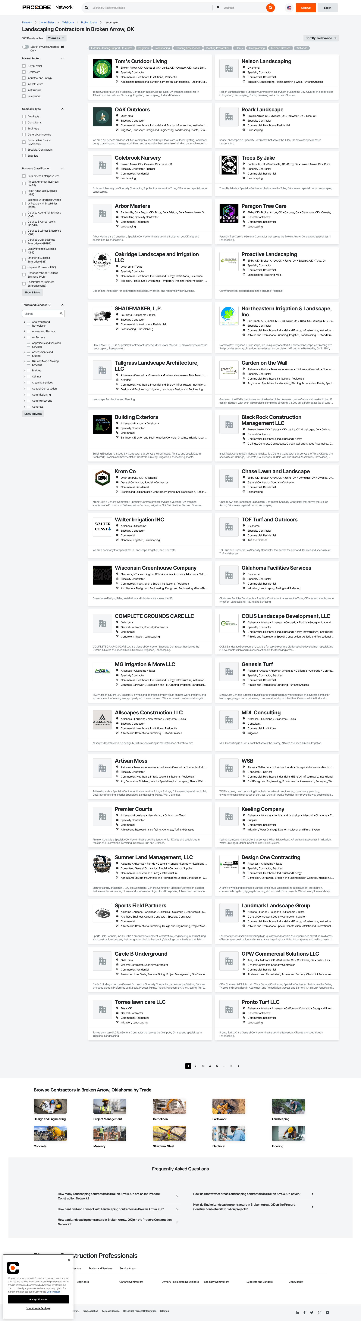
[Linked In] (297, 1312)
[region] (38, 1286)
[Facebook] (304, 1313)
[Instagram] (319, 1313)
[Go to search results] (61, 313)
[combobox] (243, 8)
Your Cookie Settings (38, 1308)
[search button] (270, 7)
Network (63, 7)
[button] (24, 66)
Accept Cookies (38, 1299)
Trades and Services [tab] (100, 1268)
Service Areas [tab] (128, 1268)
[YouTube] (327, 1312)
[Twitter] (311, 1312)
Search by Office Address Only (44, 48)
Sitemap (164, 1311)
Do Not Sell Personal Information (139, 1311)
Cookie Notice (53, 1291)
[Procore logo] (37, 7)
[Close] (69, 1260)
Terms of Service (111, 1311)
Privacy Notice (90, 1311)
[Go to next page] (238, 1066)
